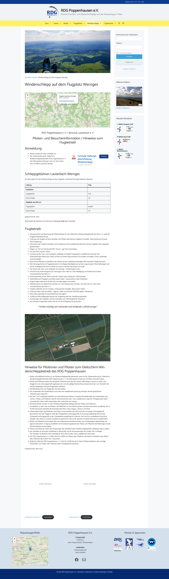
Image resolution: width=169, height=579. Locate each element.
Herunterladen (48, 517)
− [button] (27, 98)
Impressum (80, 572)
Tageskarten (108, 23)
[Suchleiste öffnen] (119, 23)
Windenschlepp (93, 23)
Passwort (119, 43)
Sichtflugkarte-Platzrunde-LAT (33, 517)
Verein (55, 23)
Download (104, 156)
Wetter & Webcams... (123, 108)
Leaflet (93, 126)
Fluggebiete (77, 23)
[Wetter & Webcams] (129, 105)
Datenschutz (89, 572)
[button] (123, 23)
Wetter (65, 23)
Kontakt (110, 572)
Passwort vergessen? (129, 69)
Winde (34, 77)
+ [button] (27, 95)
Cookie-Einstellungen (100, 572)
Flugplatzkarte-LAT (74, 517)
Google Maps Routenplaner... (67, 101)
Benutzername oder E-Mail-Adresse (127, 35)
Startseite (28, 77)
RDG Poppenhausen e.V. (80, 10)
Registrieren (129, 62)
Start (47, 23)
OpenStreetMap (100, 126)
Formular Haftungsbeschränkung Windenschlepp (87, 159)
